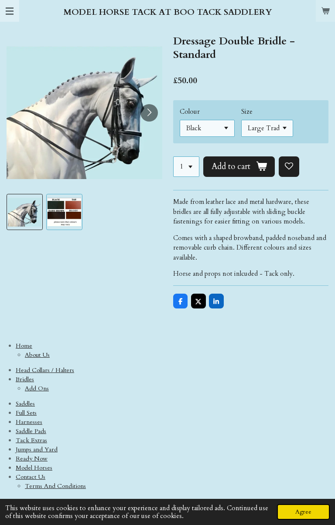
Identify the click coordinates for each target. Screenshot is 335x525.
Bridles (25, 379)
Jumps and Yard (37, 449)
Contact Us (30, 477)
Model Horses (34, 468)
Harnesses (29, 422)
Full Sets (26, 413)
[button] (25, 212)
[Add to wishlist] (289, 166)
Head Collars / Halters (45, 370)
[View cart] (325, 11)
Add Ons (37, 388)
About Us (37, 355)
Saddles (25, 404)
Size (247, 111)
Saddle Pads (31, 431)
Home (24, 346)
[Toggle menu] (9, 11)
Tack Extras (31, 440)
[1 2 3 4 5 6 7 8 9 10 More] (186, 166)
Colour (190, 111)
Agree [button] (303, 512)
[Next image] (149, 113)
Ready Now (32, 458)
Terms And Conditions (55, 486)
